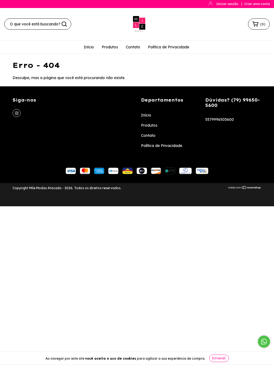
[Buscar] (64, 24)
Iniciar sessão (227, 4)
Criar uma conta (257, 4)
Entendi (219, 358)
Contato (133, 47)
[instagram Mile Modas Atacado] (17, 113)
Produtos (110, 47)
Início (89, 47)
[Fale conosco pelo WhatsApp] (264, 342)
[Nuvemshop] (244, 188)
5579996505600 (219, 119)
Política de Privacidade (168, 47)
